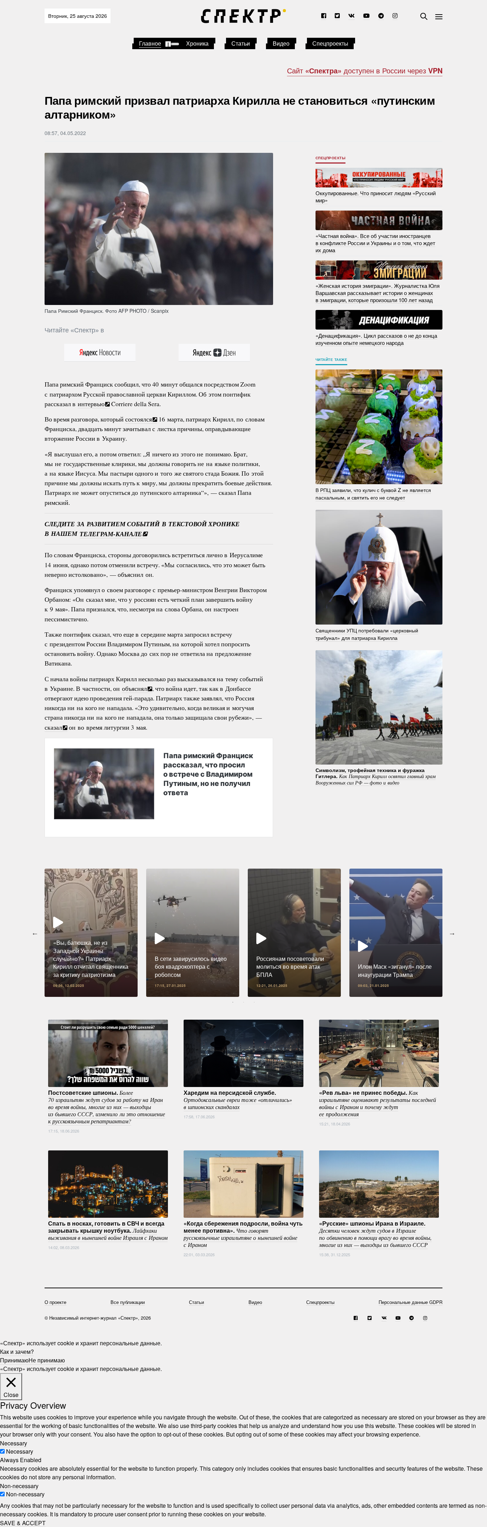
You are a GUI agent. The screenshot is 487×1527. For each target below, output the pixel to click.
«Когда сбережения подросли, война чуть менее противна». (243, 1233)
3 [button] (254, 1002)
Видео (281, 43)
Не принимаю (47, 1360)
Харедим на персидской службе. (238, 1099)
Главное (150, 43)
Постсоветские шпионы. (106, 1106)
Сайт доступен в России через (364, 70)
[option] (91, 933)
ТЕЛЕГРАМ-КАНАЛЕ (111, 533)
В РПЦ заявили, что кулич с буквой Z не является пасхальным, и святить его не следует (373, 493)
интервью (91, 403)
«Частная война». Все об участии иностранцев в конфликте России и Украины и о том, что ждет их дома (375, 243)
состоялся (138, 419)
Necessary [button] (13, 1443)
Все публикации (128, 1302)
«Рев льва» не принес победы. (377, 1103)
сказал (53, 727)
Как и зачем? (17, 1351)
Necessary (19, 1451)
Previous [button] (35, 932)
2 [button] (243, 1002)
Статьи (240, 43)
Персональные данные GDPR (410, 1302)
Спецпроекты (330, 43)
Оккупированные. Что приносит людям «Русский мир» (376, 196)
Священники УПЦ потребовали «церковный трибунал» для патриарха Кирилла (367, 634)
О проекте (55, 1302)
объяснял (134, 688)
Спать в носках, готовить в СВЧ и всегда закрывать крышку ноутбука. (108, 1230)
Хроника (197, 43)
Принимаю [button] (14, 1360)
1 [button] (232, 1002)
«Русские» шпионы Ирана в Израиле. (375, 1233)
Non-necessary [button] (19, 1485)
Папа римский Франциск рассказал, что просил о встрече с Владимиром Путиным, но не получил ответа (208, 774)
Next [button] (452, 932)
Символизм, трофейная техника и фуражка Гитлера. (376, 776)
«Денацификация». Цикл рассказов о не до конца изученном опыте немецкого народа (376, 338)
